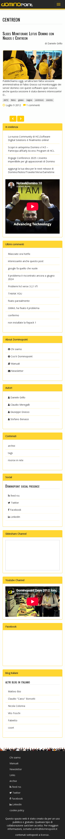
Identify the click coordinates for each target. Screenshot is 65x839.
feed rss (15, 495)
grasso (21, 100)
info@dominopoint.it (45, 829)
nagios (29, 100)
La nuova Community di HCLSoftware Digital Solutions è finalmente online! (29, 138)
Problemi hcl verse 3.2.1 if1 (23, 286)
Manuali (15, 363)
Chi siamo (16, 349)
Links (12, 775)
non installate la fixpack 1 (22, 322)
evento (49, 100)
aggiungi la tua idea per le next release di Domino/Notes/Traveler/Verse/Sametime (31, 170)
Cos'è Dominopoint (21, 356)
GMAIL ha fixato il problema (23, 308)
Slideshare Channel (16, 533)
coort (11, 727)
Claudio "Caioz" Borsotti (21, 698)
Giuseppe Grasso (19, 412)
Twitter (14, 502)
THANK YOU (15, 293)
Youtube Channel (14, 580)
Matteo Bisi (14, 691)
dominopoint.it (17, 4)
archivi (11, 445)
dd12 (6, 100)
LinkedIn (15, 516)
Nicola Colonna (16, 706)
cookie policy (17, 810)
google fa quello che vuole (23, 268)
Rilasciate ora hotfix (19, 254)
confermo (13, 315)
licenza (45, 834)
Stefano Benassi (19, 419)
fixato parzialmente (19, 300)
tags (10, 453)
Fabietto (12, 720)
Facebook (15, 509)
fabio (13, 100)
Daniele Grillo (17, 397)
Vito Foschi (14, 713)
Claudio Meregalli (20, 404)
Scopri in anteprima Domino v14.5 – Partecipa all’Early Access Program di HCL (31, 149)
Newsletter (16, 370)
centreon (39, 100)
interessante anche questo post (26, 261)
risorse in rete (15, 460)
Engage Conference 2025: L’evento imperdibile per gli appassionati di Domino (31, 159)
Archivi (13, 781)
